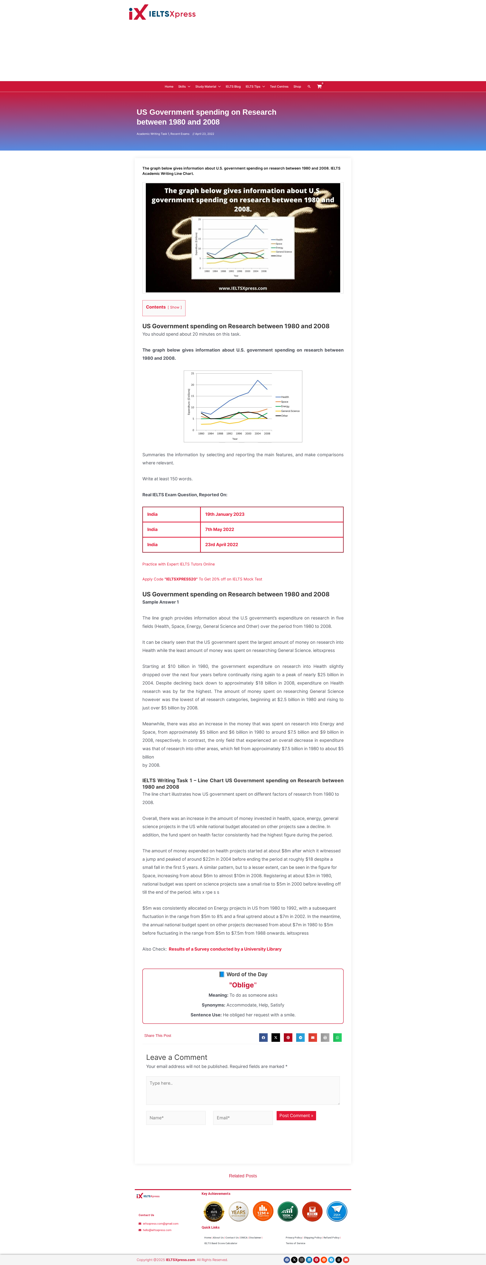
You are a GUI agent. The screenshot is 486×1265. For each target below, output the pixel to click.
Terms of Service (295, 1243)
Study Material (205, 86)
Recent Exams (179, 134)
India (152, 514)
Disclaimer (255, 1237)
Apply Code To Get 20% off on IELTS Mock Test (202, 579)
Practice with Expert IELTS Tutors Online (178, 564)
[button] (309, 86)
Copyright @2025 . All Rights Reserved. (182, 1260)
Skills (182, 86)
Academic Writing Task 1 (153, 134)
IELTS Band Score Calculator (220, 1243)
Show (174, 307)
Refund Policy (331, 1237)
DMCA (244, 1237)
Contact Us (232, 1237)
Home (169, 86)
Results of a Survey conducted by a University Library (225, 949)
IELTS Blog (233, 86)
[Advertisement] (243, 52)
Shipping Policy (312, 1237)
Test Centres (279, 86)
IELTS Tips (253, 86)
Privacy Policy (294, 1237)
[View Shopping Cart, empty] (319, 86)
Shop (297, 86)
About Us (218, 1237)
